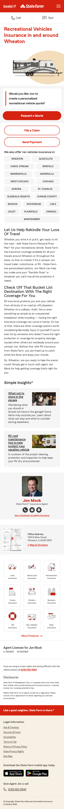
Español (8, 6)
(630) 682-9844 (29, 670)
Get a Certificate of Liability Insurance (32, 515)
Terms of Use (10, 742)
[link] (32, 6)
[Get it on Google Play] (37, 773)
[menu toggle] (58, 6)
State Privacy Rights (13, 751)
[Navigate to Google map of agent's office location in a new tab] (39, 510)
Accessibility (9, 737)
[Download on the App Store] (13, 773)
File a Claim (32, 130)
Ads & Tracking (11, 727)
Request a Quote (32, 115)
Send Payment (32, 142)
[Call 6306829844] (25, 510)
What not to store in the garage (16, 397)
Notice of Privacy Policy (15, 747)
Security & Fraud (11, 732)
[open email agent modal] (32, 510)
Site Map (7, 756)
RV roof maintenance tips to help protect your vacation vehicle (18, 442)
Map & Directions (39, 545)
